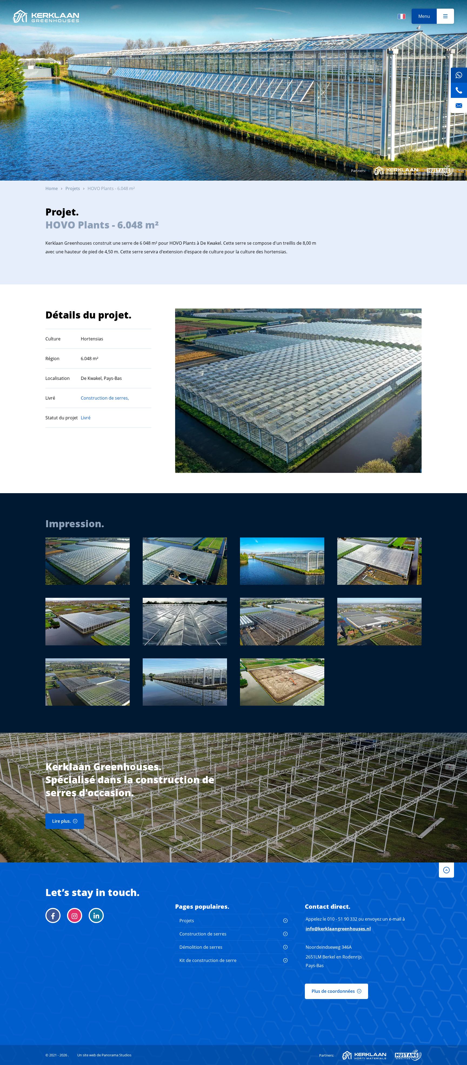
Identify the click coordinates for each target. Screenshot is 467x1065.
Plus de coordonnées (333, 991)
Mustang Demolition (440, 170)
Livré (86, 418)
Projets (186, 921)
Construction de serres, (105, 398)
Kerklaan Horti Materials (396, 170)
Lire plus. (61, 821)
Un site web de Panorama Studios (104, 1055)
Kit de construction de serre (207, 960)
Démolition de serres (200, 947)
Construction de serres (202, 934)
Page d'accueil (46, 16)
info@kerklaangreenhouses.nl (338, 929)
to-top (446, 870)
